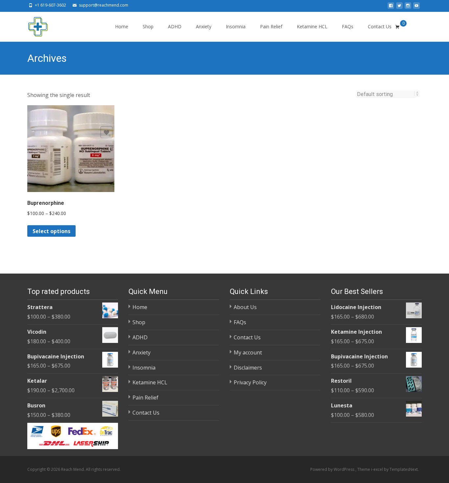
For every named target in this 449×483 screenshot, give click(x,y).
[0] (397, 26)
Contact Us (379, 26)
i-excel (377, 469)
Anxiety (203, 26)
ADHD (174, 26)
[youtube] (416, 7)
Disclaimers (248, 367)
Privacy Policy (250, 382)
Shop (148, 26)
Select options (51, 231)
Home (121, 26)
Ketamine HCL (312, 26)
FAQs (347, 26)
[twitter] (399, 7)
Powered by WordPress (332, 469)
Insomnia (236, 26)
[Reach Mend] (32, 25)
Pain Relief (271, 26)
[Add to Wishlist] (106, 132)
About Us (245, 307)
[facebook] (391, 7)
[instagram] (408, 7)
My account (248, 352)
